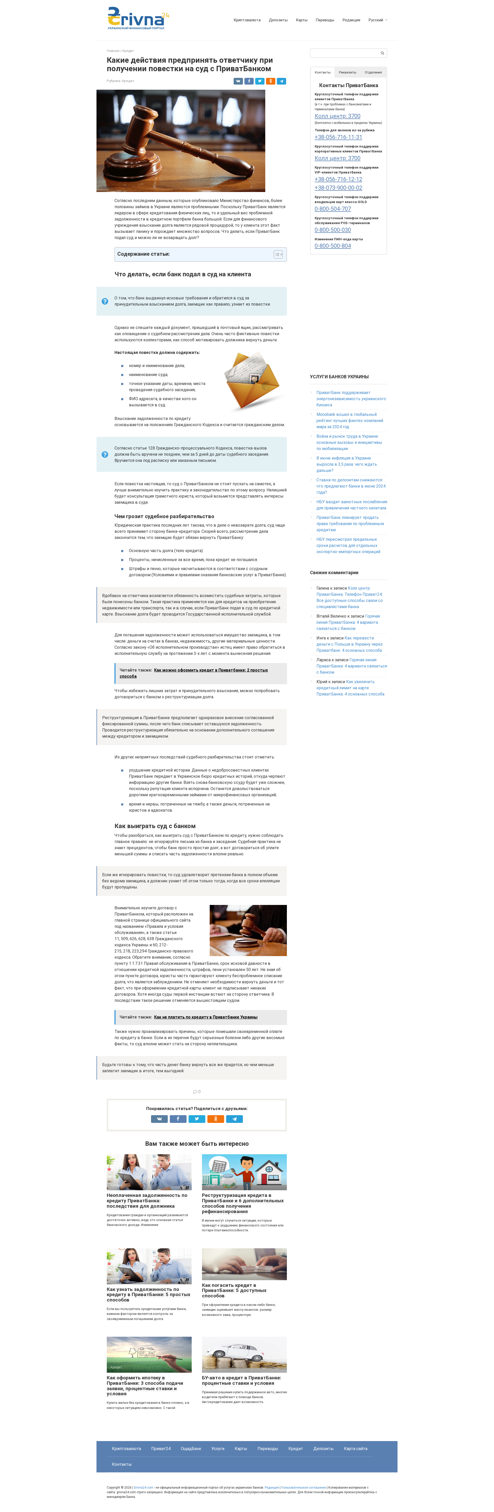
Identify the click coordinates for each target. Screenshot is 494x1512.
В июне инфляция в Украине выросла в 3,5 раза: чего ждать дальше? (346, 464)
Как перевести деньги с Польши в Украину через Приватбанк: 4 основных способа (349, 644)
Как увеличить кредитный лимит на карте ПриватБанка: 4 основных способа (350, 688)
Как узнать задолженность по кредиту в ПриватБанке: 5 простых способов (148, 1294)
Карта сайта (355, 1448)
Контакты (122, 1464)
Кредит (128, 81)
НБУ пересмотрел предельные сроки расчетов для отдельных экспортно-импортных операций (348, 545)
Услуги (217, 1448)
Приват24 (161, 1448)
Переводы (325, 20)
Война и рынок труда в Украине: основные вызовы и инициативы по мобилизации (349, 442)
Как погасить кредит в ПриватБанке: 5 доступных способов (234, 1290)
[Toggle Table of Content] (275, 254)
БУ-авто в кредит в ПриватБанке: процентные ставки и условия (241, 1380)
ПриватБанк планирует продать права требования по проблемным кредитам (350, 523)
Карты (301, 20)
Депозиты (278, 20)
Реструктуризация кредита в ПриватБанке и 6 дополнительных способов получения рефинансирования (243, 1203)
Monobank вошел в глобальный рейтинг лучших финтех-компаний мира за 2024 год (349, 420)
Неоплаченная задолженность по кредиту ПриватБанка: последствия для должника (147, 1200)
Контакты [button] (323, 72)
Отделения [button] (373, 72)
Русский (375, 20)
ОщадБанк (191, 1448)
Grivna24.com (143, 1487)
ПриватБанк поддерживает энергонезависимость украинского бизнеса (351, 398)
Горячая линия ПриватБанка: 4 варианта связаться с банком (348, 622)
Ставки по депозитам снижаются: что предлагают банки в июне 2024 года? (350, 486)
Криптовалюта (247, 20)
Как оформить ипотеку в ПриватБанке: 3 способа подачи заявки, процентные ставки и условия (145, 1386)
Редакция (351, 20)
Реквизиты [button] (347, 72)
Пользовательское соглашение (304, 1487)
